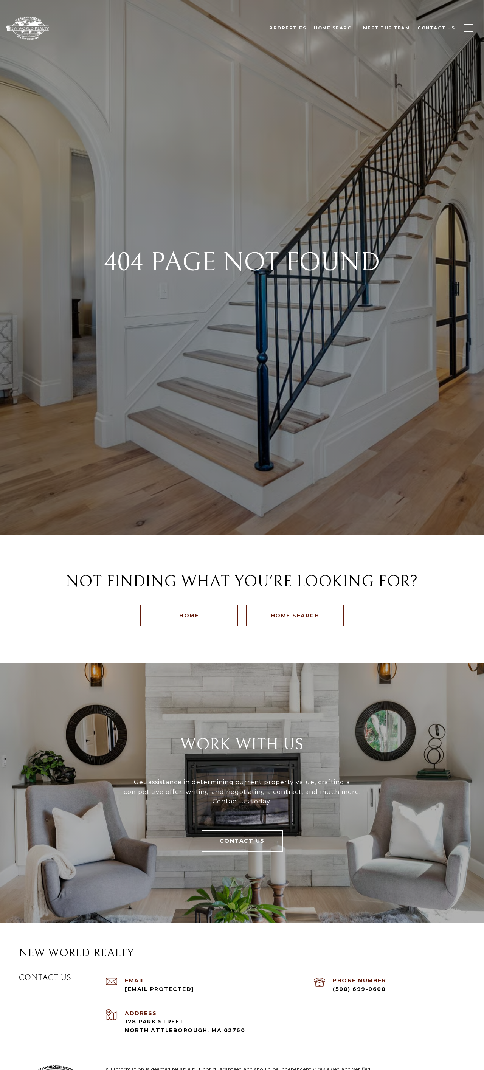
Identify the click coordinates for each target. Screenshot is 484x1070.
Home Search (295, 615)
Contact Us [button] (242, 840)
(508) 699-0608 (359, 989)
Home (189, 615)
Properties (287, 28)
